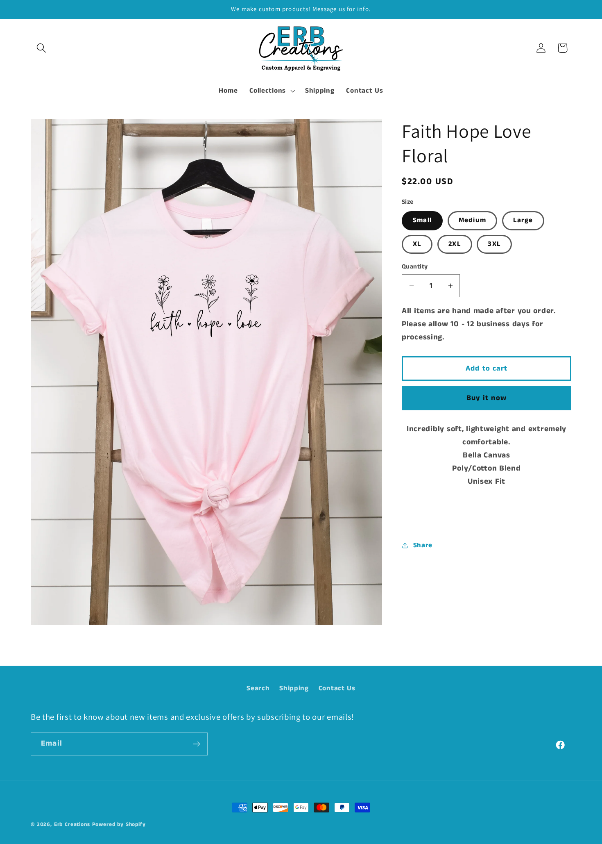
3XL (494, 244)
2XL (454, 244)
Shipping (294, 688)
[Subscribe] (196, 744)
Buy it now (486, 398)
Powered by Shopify (119, 824)
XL (417, 244)
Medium (472, 220)
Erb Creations (72, 824)
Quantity (415, 266)
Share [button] (422, 545)
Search (258, 688)
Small (422, 220)
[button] (41, 48)
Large (523, 220)
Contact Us (337, 688)
